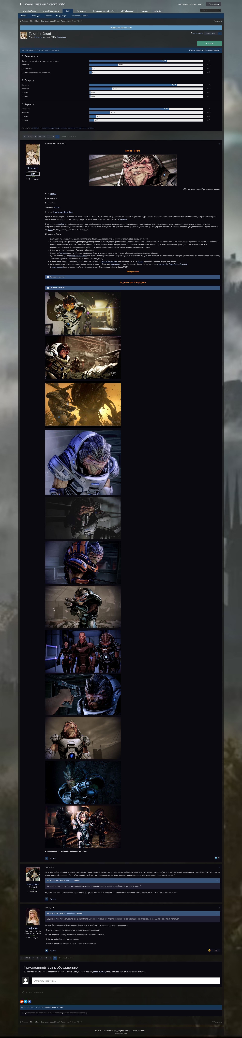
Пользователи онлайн (79, 16)
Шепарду (123, 219)
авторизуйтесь (99, 972)
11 (44, 137)
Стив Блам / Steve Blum (63, 212)
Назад (30, 136)
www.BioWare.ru (29, 11)
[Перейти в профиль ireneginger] (33, 874)
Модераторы (61, 16)
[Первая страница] (24, 136)
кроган (53, 194)
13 (53, 137)
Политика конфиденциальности (116, 1031)
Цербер (61, 224)
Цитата (53, 858)
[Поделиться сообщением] (219, 144)
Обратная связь (138, 1031)
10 (39, 137)
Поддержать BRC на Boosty (121, 28)
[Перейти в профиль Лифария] (33, 916)
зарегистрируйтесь (49, 128)
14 (57, 137)
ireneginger (32, 884)
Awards (158, 11)
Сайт (68, 11)
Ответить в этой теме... (46, 981)
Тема (97, 1031)
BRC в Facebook (127, 11)
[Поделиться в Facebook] (29, 1001)
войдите (35, 128)
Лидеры (144, 11)
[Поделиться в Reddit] (22, 1001)
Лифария (69, 880)
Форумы (23, 16)
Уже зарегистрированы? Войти (190, 4)
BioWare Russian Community (42, 4)
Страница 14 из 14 (68, 137)
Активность (81, 11)
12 (48, 137)
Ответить (209, 43)
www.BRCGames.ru (51, 11)
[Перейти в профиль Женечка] (23, 35)
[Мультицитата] (46, 858)
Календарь (36, 16)
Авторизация (197, 33)
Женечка (38, 37)
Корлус (57, 207)
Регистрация (214, 4)
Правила (48, 16)
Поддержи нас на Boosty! (103, 11)
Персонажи (61, 37)
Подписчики (210, 33)
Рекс (50, 230)
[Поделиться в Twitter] (25, 1001)
